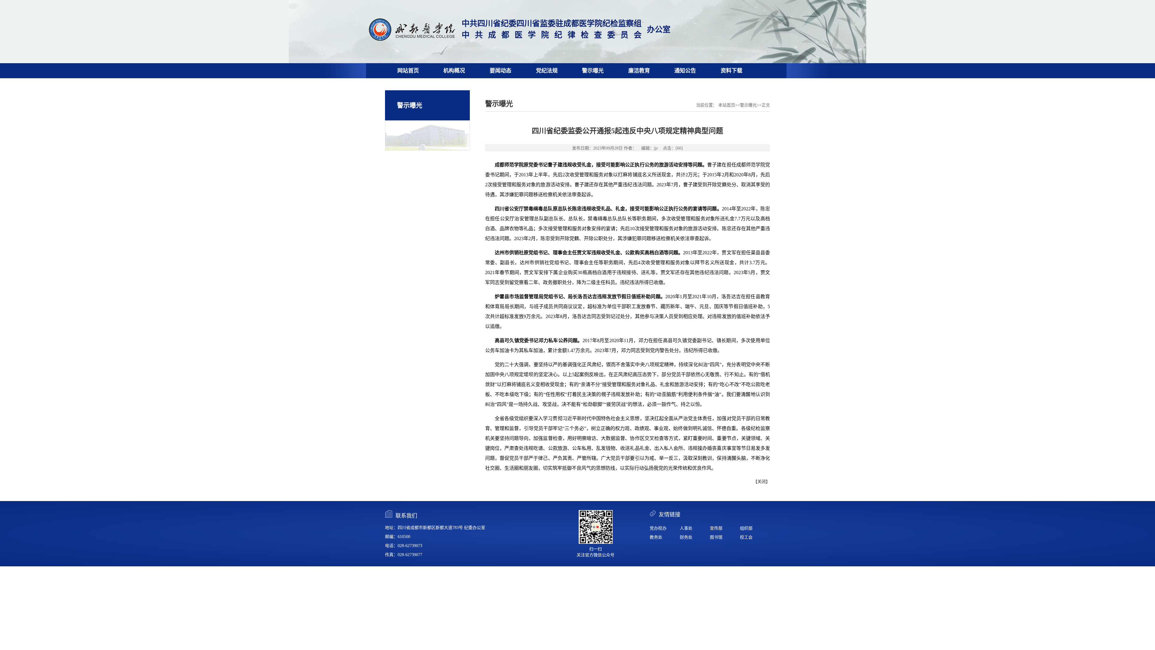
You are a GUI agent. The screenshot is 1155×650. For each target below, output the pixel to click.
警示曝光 (593, 71)
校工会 (746, 537)
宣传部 (716, 528)
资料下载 (731, 71)
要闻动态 (500, 71)
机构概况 (454, 71)
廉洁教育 (639, 71)
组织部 (746, 528)
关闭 (761, 481)
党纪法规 (547, 71)
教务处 (656, 537)
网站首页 (408, 71)
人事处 (686, 528)
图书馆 (716, 537)
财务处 (686, 537)
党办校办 (658, 528)
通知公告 (685, 71)
